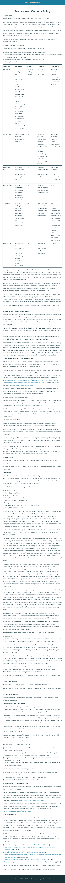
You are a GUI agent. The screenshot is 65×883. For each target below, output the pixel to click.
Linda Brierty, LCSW (32, 2)
